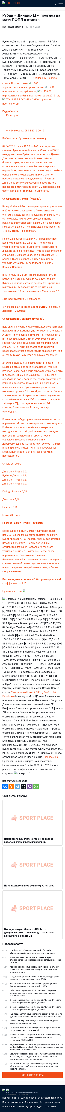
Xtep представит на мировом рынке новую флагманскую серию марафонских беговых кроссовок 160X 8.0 (36, 960)
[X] (23, 786)
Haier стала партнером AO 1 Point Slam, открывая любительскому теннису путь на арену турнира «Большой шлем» (33, 993)
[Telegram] (17, 786)
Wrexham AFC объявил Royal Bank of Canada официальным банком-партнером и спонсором (33, 951)
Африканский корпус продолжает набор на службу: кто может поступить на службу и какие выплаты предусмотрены (34, 969)
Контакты (50, 1106)
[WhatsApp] (36, 786)
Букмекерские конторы (50, 1097)
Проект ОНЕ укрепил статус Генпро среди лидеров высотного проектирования (34, 1022)
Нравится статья (12, 591)
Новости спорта (10, 1097)
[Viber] (29, 786)
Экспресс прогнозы (50, 1102)
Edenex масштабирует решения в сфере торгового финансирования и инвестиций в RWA (33, 984)
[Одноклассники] (11, 786)
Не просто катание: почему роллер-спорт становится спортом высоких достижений (35, 1029)
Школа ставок (28, 1097)
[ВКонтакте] (5, 786)
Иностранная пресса (13, 1106)
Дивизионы (40, 78)
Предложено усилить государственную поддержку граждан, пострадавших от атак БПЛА (34, 977)
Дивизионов (31, 1102)
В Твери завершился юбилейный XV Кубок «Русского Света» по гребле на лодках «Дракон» (35, 1001)
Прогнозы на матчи (12, 26)
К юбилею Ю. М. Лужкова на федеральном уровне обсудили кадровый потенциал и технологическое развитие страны (34, 1066)
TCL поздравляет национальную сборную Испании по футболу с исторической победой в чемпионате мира (36, 1015)
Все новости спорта (32, 1075)
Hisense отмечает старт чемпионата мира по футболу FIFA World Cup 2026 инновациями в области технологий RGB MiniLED (35, 1037)
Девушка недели (34, 1106)
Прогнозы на (50, 756)
